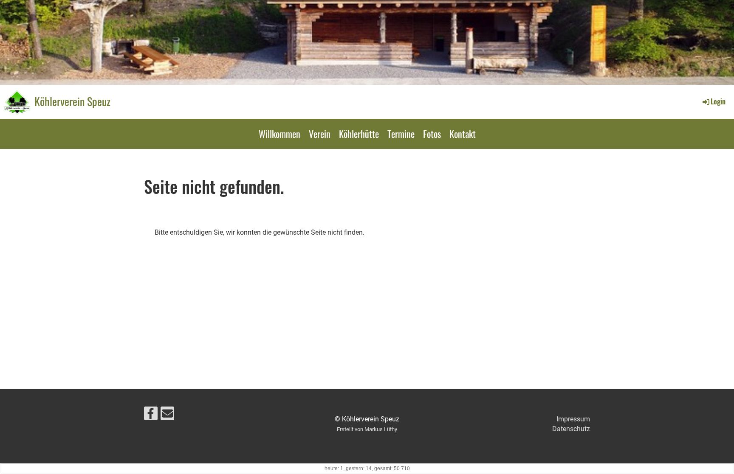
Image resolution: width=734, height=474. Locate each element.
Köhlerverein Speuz (72, 101)
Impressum (573, 419)
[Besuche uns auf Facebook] (151, 415)
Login (718, 101)
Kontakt (462, 133)
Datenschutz (571, 429)
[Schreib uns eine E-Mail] (167, 415)
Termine (401, 133)
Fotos (432, 133)
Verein (319, 133)
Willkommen (279, 133)
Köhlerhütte (359, 133)
